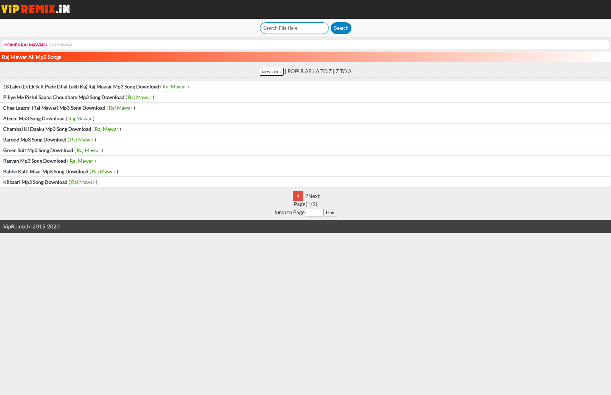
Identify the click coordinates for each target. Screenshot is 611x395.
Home (10, 44)
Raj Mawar (33, 44)
